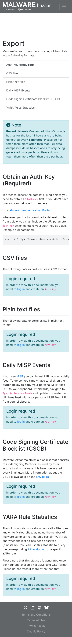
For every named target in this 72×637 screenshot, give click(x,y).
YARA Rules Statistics (20, 107)
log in (21, 289)
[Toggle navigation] (64, 6)
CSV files (12, 73)
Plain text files (15, 82)
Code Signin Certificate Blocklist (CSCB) (33, 99)
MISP (19, 376)
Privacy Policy (36, 626)
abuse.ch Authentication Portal (30, 210)
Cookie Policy (36, 631)
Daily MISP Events (18, 90)
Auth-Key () (20, 64)
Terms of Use (36, 620)
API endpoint (36, 549)
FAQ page (42, 476)
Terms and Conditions (36, 614)
